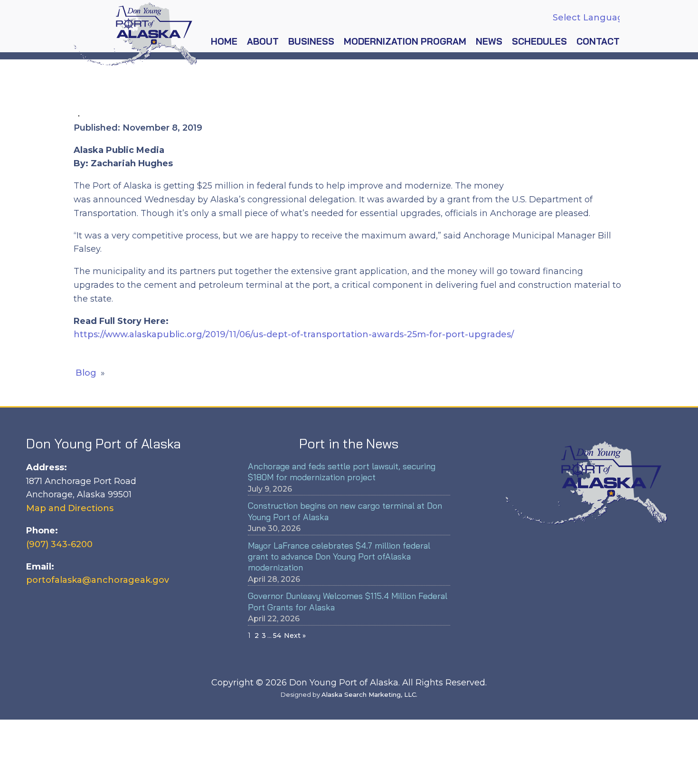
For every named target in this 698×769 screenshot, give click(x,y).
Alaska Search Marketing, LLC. (369, 694)
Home (224, 41)
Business (311, 41)
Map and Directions (69, 508)
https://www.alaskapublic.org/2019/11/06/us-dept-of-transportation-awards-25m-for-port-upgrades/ (294, 334)
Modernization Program (405, 41)
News (489, 41)
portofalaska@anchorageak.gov (97, 580)
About (263, 41)
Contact (598, 41)
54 (277, 635)
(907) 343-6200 (59, 544)
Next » (295, 635)
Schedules (539, 41)
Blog (85, 373)
